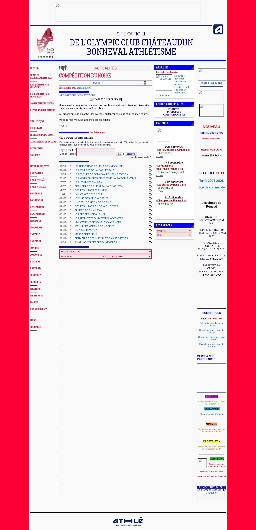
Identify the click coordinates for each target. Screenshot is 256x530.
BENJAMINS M (37, 214)
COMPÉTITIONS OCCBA (42, 103)
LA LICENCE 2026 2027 (88, 194)
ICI (183, 114)
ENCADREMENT (38, 309)
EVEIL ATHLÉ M (38, 187)
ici (66, 125)
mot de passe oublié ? (141, 157)
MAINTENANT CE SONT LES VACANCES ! (98, 222)
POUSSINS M (36, 200)
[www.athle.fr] (218, 33)
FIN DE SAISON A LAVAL (89, 210)
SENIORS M (35, 282)
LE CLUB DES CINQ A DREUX (91, 198)
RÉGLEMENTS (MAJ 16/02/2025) (40, 95)
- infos (159, 156)
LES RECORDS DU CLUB (41, 135)
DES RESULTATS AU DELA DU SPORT (96, 206)
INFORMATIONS (67, 95)
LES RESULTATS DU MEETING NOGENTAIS (99, 218)
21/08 (62, 166)
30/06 (63, 222)
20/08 (63, 170)
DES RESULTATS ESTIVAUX (91, 190)
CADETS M (35, 241)
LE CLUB (34, 68)
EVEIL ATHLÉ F (38, 180)
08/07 (62, 206)
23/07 (62, 178)
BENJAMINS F (37, 207)
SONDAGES (35, 327)
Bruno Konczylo (84, 88)
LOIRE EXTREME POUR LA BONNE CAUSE (99, 166)
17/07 (62, 182)
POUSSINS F (36, 193)
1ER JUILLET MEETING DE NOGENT (94, 226)
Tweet (96, 82)
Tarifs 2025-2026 (211, 181)
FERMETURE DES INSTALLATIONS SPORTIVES (101, 238)
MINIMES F (35, 221)
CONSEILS (35, 155)
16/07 (62, 186)
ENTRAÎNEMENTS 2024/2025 (39, 86)
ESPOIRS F (35, 261)
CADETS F (35, 234)
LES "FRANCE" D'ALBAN (88, 182)
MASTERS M (36, 295)
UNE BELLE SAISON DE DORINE (93, 202)
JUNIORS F (35, 248)
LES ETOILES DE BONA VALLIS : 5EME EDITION (101, 174)
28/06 (63, 226)
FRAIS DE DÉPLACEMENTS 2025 (41, 76)
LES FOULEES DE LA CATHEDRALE (94, 170)
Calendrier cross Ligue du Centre (211, 345)
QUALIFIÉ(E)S (37, 121)
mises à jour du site (211, 82)
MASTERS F (36, 289)
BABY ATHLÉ (36, 173)
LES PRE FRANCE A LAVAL (90, 214)
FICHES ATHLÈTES (39, 166)
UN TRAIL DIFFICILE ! (86, 230)
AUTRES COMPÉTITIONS (42, 110)
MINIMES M (36, 227)
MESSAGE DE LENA (86, 234)
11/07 (62, 194)
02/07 (62, 218)
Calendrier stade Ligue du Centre (211, 331)
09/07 (62, 198)
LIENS (33, 320)
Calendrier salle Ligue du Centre (211, 324)
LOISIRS (34, 302)
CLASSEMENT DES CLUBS (43, 142)
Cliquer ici (211, 492)
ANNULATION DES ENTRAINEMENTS (96, 242)
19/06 (62, 242)
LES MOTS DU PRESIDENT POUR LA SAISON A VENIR (105, 178)
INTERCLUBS (36, 148)
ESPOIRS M (35, 268)
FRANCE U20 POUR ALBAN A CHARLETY (98, 186)
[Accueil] (45, 56)
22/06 (63, 238)
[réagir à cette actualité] (150, 166)
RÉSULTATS (36, 128)
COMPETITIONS (86, 95)
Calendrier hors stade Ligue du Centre (211, 338)
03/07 (62, 214)
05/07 (62, 210)
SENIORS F (35, 275)
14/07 (62, 190)
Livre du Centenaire (167, 72)
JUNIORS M (36, 255)
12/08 (62, 174)
